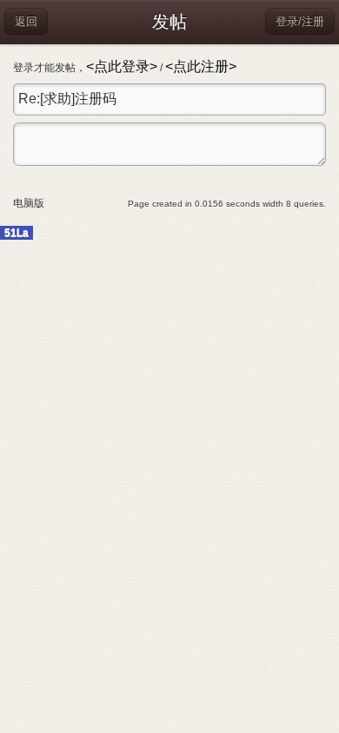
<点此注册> (200, 66)
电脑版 (28, 203)
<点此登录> (121, 66)
